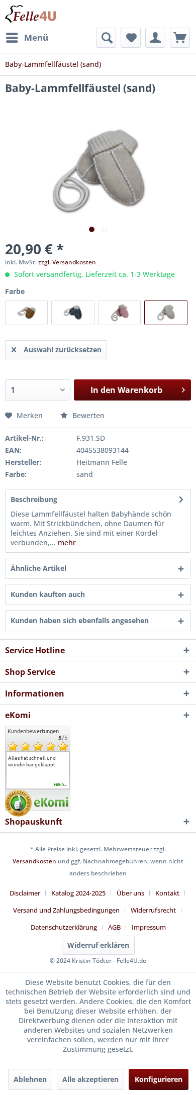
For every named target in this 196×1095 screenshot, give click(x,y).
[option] (37, 761)
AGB (114, 927)
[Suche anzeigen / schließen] (106, 38)
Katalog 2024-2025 (78, 893)
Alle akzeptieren (90, 1079)
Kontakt (167, 893)
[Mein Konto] (155, 38)
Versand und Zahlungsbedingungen (66, 910)
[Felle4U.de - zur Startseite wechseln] (30, 14)
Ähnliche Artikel (38, 568)
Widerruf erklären (98, 945)
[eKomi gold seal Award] (18, 803)
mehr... (60, 785)
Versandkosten (34, 861)
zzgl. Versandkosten (67, 262)
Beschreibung (34, 499)
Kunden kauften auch (48, 594)
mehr (67, 542)
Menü (36, 37)
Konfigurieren (158, 1079)
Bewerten (87, 415)
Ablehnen (30, 1079)
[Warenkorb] (180, 38)
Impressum (149, 927)
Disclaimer (25, 893)
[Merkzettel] (131, 38)
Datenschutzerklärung (64, 927)
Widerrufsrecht (153, 910)
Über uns (130, 893)
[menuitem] (26, 38)
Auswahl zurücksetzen (63, 349)
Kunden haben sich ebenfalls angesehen (80, 620)
